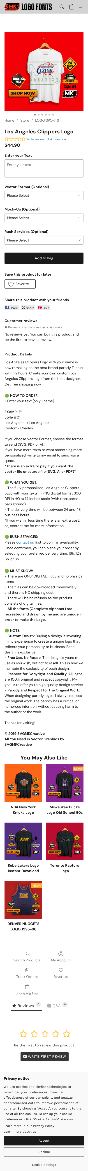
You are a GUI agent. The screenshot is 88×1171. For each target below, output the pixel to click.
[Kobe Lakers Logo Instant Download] (23, 841)
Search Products (27, 960)
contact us (25, 542)
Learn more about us (20, 1131)
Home (9, 120)
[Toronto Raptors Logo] (64, 841)
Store (24, 120)
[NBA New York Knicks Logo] (23, 783)
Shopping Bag (27, 993)
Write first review (46, 1056)
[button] (30, 7)
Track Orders (27, 976)
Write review (35, 139)
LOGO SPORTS (47, 120)
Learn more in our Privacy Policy (29, 1126)
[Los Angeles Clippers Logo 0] (44, 71)
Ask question (56, 139)
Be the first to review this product (44, 1045)
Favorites (61, 976)
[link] (44, 1163)
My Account (61, 960)
